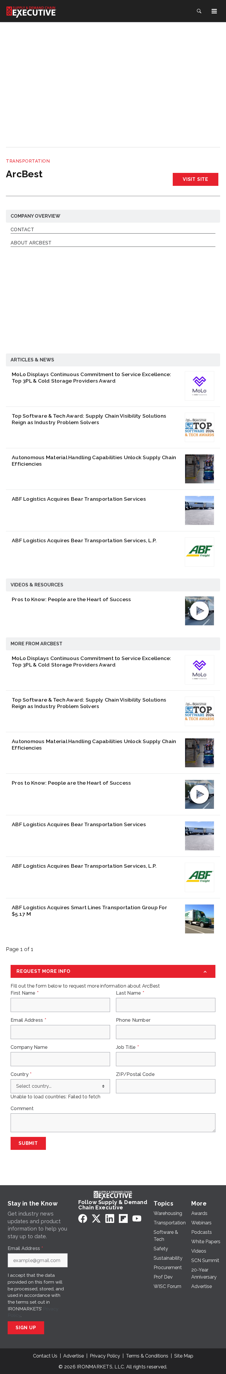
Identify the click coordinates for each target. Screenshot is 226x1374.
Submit (28, 1143)
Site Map (183, 1356)
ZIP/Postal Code (135, 1074)
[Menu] (214, 11)
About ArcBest (31, 243)
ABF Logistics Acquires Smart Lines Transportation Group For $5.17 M (89, 910)
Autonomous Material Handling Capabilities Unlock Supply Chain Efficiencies (94, 460)
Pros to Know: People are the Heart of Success (71, 599)
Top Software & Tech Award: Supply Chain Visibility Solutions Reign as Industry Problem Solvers (89, 419)
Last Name (130, 993)
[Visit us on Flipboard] (123, 1218)
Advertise (73, 1356)
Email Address (28, 1020)
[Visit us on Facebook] (82, 1218)
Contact (22, 229)
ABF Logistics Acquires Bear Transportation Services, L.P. (84, 540)
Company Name (29, 1047)
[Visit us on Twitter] (96, 1218)
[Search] (199, 11)
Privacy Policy (105, 1356)
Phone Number (133, 1020)
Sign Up (26, 1327)
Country (21, 1074)
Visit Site (195, 179)
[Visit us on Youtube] (136, 1218)
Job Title (127, 1047)
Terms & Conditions (147, 1356)
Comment (22, 1108)
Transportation (28, 161)
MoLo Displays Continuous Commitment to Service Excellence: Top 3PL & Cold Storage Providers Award (91, 377)
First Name (25, 993)
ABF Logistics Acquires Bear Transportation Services (79, 499)
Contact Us (45, 1356)
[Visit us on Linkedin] (109, 1218)
